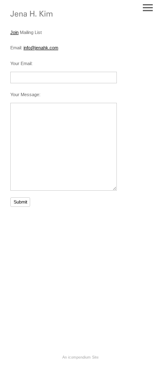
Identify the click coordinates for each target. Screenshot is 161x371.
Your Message (24, 94)
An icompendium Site (80, 357)
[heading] (31, 14)
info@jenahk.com (41, 47)
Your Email (20, 63)
